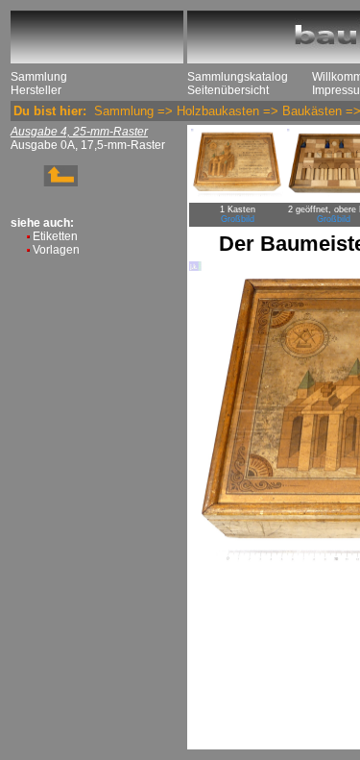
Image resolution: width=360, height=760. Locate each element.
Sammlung (39, 77)
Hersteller (36, 90)
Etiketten (55, 236)
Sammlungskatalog (237, 77)
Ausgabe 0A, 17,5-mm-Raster (88, 145)
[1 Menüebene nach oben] (44, 182)
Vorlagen (56, 250)
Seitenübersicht (228, 90)
